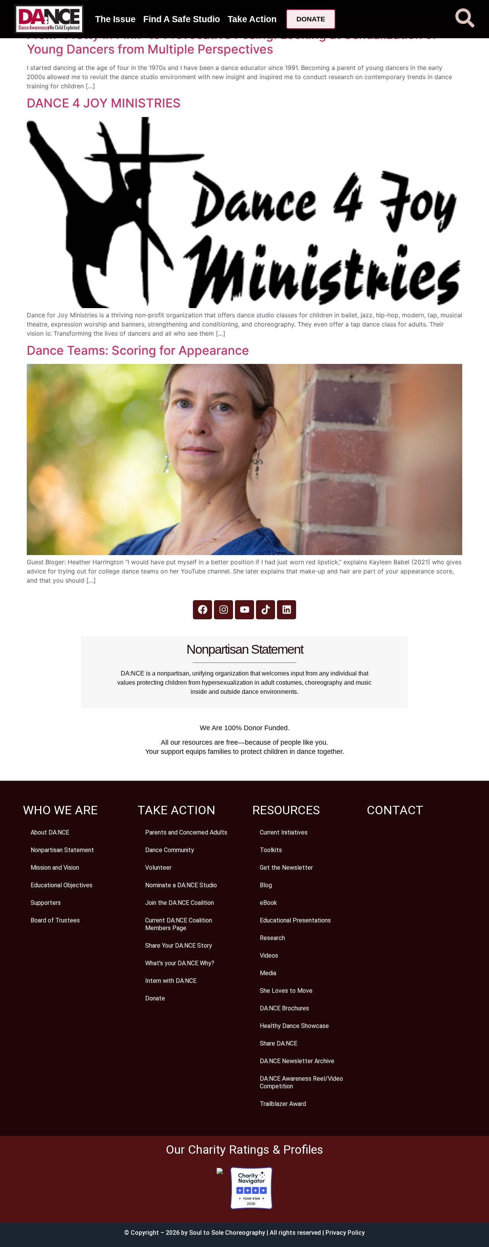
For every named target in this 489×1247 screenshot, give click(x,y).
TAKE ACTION (176, 810)
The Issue (115, 19)
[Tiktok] (265, 609)
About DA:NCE (50, 832)
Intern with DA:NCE (170, 980)
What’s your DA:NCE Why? (179, 963)
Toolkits (271, 850)
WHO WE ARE (60, 810)
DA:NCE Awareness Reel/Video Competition (301, 1082)
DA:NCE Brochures (284, 1008)
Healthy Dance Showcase (294, 1025)
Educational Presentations (295, 920)
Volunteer (158, 867)
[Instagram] (223, 609)
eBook (268, 902)
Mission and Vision (55, 867)
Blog (266, 885)
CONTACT (395, 810)
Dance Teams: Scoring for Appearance (138, 350)
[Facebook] (202, 609)
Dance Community (169, 850)
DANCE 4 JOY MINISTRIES (104, 103)
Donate (155, 998)
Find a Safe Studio (181, 19)
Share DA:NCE (278, 1043)
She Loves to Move (286, 990)
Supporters (46, 902)
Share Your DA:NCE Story (178, 945)
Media (268, 973)
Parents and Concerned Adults (186, 832)
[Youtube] (244, 609)
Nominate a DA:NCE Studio (181, 885)
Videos (269, 955)
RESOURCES (286, 810)
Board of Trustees (55, 920)
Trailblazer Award (283, 1103)
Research (272, 938)
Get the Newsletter (286, 867)
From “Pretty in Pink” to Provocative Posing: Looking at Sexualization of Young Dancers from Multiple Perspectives (232, 42)
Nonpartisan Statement (62, 850)
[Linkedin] (286, 609)
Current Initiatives (284, 832)
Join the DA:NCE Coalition (179, 902)
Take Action (252, 19)
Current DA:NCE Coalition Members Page (178, 924)
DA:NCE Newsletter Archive (297, 1061)
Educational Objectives (61, 885)
